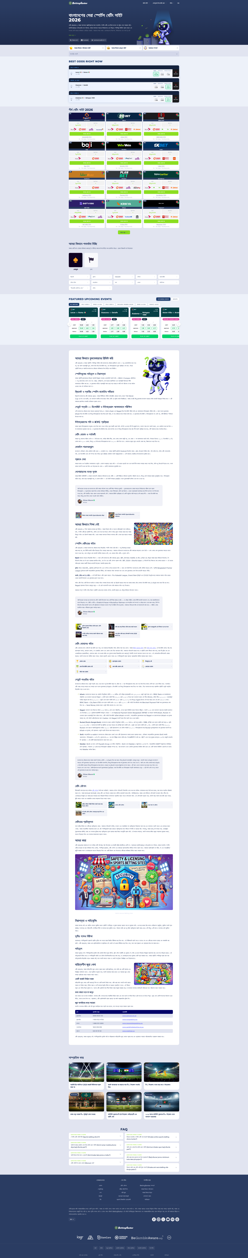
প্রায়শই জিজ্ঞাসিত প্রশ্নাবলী (124, 1199)
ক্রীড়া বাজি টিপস (123, 1189)
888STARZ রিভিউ (161, 137)
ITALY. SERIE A (85, 304)
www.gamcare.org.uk (129, 1016)
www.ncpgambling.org (129, 1019)
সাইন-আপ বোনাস (151, 648)
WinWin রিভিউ (124, 166)
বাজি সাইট (145, 3)
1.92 (143, 325)
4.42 (87, 328)
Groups (175, 299)
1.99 (143, 328)
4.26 (87, 325)
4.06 (124, 325)
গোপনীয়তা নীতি (135, 1255)
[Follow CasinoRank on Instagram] (159, 1219)
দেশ (100, 1192)
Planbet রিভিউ (124, 195)
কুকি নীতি (101, 1255)
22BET (74, 325)
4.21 (124, 328)
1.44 (93, 328)
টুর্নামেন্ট (100, 1196)
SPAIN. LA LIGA (97, 304)
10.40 (81, 328)
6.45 (173, 325)
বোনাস (100, 1185)
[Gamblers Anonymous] (90, 1237)
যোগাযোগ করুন (147, 1196)
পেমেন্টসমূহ (100, 1189)
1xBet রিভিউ (161, 166)
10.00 (81, 325)
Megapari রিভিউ (161, 224)
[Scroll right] (179, 324)
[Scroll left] (69, 324)
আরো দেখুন (122, 232)
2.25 (112, 328)
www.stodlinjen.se (128, 1031)
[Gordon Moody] (121, 1237)
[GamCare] (104, 1237)
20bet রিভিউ (124, 137)
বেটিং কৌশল (95, 790)
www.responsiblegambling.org (132, 1023)
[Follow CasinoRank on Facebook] (154, 1219)
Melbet (74, 331)
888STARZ (74, 328)
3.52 (148, 325)
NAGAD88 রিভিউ (87, 137)
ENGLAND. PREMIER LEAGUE (125, 304)
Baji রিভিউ (87, 166)
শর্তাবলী (152, 1255)
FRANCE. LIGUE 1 (154, 304)
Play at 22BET (83, 336)
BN (71, 1219)
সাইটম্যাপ (147, 1199)
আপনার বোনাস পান (86, 134)
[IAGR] (80, 1237)
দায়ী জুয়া (123, 1192)
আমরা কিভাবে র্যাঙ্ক (147, 1192)
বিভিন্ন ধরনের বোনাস (138, 648)
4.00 (154, 325)
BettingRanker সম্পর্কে (147, 1185)
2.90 (118, 325)
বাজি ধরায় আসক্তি (83, 1255)
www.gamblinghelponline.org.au (133, 1027)
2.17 (112, 325)
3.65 (148, 328)
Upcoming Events (163, 299)
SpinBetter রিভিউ (161, 195)
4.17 (154, 328)
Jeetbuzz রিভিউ (87, 195)
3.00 (118, 328)
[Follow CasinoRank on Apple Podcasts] (177, 1219)
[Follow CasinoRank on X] (163, 1219)
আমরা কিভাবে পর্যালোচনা (147, 1189)
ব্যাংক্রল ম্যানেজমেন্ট (123, 1196)
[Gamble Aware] (147, 1237)
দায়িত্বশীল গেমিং (117, 1255)
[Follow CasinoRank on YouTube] (168, 1219)
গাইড (171, 3)
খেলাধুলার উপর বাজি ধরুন (159, 3)
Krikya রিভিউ (123, 224)
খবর (178, 3)
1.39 (93, 325)
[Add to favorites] (71, 71)
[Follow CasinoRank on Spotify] (173, 1219)
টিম (100, 1199)
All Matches (74, 304)
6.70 (173, 328)
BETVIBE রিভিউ (87, 224)
